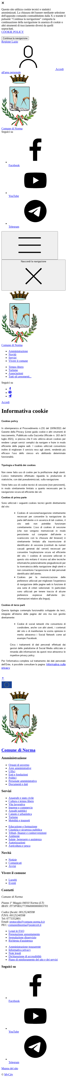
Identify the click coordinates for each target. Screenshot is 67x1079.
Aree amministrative (20, 768)
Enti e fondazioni (18, 774)
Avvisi (12, 866)
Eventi (12, 883)
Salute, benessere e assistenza (25, 839)
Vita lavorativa (17, 804)
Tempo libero (16, 366)
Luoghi (13, 879)
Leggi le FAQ (16, 931)
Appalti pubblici (18, 810)
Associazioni (16, 373)
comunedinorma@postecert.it (24, 924)
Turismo (13, 370)
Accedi (5, 402)
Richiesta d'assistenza (21, 940)
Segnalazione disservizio (22, 937)
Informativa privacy (20, 949)
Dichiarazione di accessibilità (25, 956)
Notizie (13, 859)
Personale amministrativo (23, 780)
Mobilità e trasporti (19, 820)
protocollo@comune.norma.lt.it (27, 921)
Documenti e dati (18, 784)
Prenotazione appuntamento (24, 934)
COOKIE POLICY (12, 31)
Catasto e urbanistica (20, 813)
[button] (18, 351)
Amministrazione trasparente (25, 946)
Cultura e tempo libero (21, 801)
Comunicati (15, 862)
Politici (12, 777)
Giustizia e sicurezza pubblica (25, 829)
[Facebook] (10, 389)
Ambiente (14, 836)
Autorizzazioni (17, 842)
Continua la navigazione (15, 38)
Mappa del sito (9, 1068)
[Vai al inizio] (2, 678)
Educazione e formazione (23, 826)
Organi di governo (19, 764)
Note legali (15, 953)
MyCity (8, 1074)
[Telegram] (10, 396)
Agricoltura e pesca (19, 845)
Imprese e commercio (21, 807)
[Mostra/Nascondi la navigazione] (29, 245)
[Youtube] (10, 392)
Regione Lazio (9, 41)
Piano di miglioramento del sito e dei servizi (33, 959)
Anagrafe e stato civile (21, 797)
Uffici (12, 771)
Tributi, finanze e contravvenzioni (27, 832)
